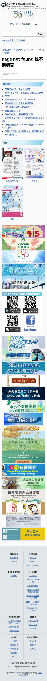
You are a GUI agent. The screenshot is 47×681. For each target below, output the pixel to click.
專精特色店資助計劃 (33, 580)
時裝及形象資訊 (14, 627)
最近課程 (7, 84)
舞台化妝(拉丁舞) (12, 110)
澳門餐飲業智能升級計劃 (33, 609)
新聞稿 (14, 656)
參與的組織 (14, 649)
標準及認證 (14, 558)
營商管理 (14, 561)
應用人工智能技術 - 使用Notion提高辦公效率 (24, 131)
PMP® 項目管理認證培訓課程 (18, 107)
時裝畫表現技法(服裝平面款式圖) (19, 114)
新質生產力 (33, 625)
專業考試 (33, 561)
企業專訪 (33, 628)
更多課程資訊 (11, 135)
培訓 (18, 24)
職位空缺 (33, 641)
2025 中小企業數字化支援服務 (32, 603)
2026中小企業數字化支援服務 (33, 597)
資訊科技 (14, 576)
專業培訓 (33, 558)
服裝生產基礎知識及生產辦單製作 (19, 103)
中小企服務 (33, 576)
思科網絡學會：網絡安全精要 (17, 89)
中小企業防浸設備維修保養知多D (33, 591)
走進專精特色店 (32, 586)
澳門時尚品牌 (14, 631)
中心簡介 (14, 641)
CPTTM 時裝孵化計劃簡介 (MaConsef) (14, 622)
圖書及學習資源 (32, 565)
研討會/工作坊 (33, 621)
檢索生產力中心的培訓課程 (13, 40)
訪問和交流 (14, 645)
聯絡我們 (14, 653)
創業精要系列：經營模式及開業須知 (20, 99)
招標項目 (33, 649)
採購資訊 (33, 645)
